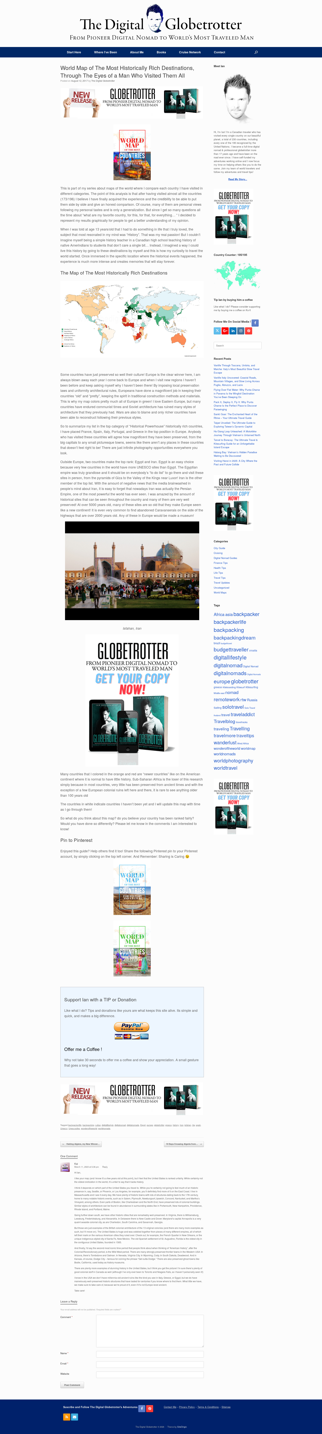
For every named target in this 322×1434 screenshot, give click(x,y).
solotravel (233, 706)
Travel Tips (220, 577)
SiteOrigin (182, 1426)
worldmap (248, 748)
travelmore (225, 735)
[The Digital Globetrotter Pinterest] (248, 330)
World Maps (220, 592)
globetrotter (159, 1124)
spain (198, 1124)
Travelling (240, 728)
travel (225, 714)
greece (168, 1124)
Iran (181, 1124)
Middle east (219, 693)
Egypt (143, 1124)
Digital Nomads (254, 674)
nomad (232, 692)
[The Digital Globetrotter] (161, 22)
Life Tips (218, 572)
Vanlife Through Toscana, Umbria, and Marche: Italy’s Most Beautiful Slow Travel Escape (236, 368)
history (176, 1124)
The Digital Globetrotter (103, 80)
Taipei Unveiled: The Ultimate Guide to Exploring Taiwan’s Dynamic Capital (234, 424)
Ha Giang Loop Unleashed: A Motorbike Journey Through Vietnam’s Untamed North (237, 433)
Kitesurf (240, 687)
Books (161, 52)
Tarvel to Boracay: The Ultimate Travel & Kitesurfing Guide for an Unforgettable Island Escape (236, 443)
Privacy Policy (187, 1407)
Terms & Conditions (208, 1407)
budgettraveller (231, 649)
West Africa (243, 743)
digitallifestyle (107, 1124)
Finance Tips (221, 563)
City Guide (219, 548)
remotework (227, 699)
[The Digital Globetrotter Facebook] (255, 323)
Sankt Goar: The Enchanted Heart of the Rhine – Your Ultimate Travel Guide (235, 416)
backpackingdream (234, 637)
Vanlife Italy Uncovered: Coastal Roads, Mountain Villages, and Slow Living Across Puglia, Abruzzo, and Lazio (237, 381)
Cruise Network (190, 52)
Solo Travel (249, 707)
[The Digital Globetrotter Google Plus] (225, 330)
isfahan (187, 1124)
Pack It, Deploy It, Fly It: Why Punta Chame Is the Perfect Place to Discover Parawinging (235, 405)
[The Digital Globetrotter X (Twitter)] (217, 330)
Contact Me (170, 1407)
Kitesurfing (252, 687)
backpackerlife (74, 1124)
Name (64, 1353)
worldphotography (233, 760)
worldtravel (225, 767)
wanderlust (225, 742)
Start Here (74, 52)
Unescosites (74, 1128)
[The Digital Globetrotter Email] (74, 1417)
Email (64, 1363)
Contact (219, 52)
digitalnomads (133, 1124)
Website (64, 1373)
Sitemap (226, 1407)
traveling (221, 728)
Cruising (218, 553)
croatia (253, 650)
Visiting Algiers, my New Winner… (81, 1144)
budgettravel (226, 643)
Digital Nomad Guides (225, 558)
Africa (219, 614)
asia (229, 614)
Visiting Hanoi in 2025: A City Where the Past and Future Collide (235, 462)
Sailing (218, 707)
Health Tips (220, 568)
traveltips (245, 735)
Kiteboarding (229, 687)
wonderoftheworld (89, 1128)
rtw (193, 1124)
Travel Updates (222, 582)
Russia (252, 699)
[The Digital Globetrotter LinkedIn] (232, 330)
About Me (137, 52)
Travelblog (224, 721)
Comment (66, 1317)
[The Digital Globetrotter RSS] (66, 1417)
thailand (217, 715)
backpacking (88, 1124)
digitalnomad (120, 1124)
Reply (105, 1166)
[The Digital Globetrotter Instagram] (240, 330)
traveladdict (243, 714)
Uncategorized (221, 587)
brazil (217, 643)
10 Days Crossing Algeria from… (184, 1144)
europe (150, 1124)
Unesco (63, 1128)
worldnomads (104, 1128)
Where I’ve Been (105, 52)
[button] (256, 52)
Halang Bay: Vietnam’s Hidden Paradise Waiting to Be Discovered (235, 454)
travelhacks (241, 722)
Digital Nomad (250, 666)
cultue (98, 1124)
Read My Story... (237, 179)
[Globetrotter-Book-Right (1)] (132, 765)
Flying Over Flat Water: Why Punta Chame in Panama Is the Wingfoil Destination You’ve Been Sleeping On (237, 393)
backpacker (246, 614)
